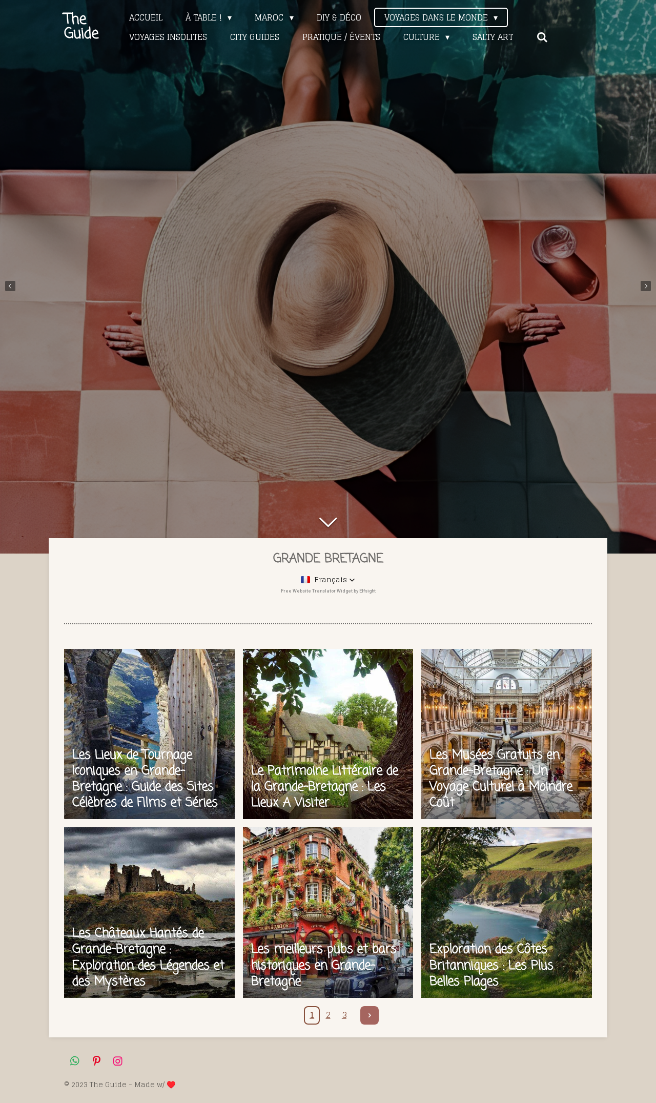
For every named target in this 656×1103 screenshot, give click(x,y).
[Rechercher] (542, 37)
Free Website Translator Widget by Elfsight (328, 591)
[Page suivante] (369, 1015)
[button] (328, 579)
